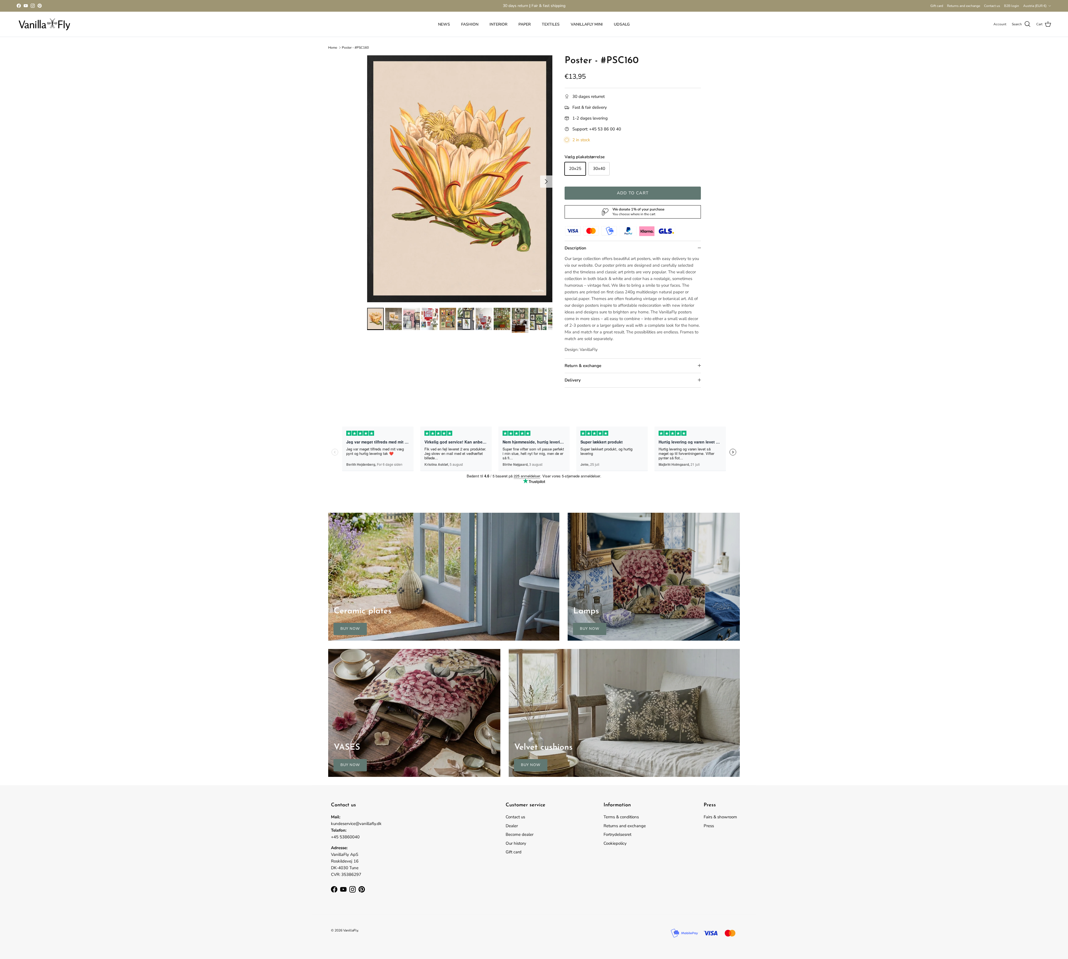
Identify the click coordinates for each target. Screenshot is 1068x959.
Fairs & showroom (720, 817)
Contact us (992, 6)
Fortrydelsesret (617, 834)
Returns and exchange (963, 6)
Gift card (936, 6)
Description (575, 248)
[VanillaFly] (44, 24)
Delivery (573, 380)
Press (709, 826)
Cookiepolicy (615, 843)
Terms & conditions (621, 817)
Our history (516, 843)
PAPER (524, 24)
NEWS (444, 24)
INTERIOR (498, 24)
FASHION (469, 24)
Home (332, 47)
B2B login (1011, 6)
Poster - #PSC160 (355, 47)
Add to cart (633, 193)
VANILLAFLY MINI (587, 24)
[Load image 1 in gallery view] (459, 178)
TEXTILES (551, 24)
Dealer (512, 826)
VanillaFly (350, 930)
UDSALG (622, 24)
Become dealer (519, 834)
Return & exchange (583, 365)
